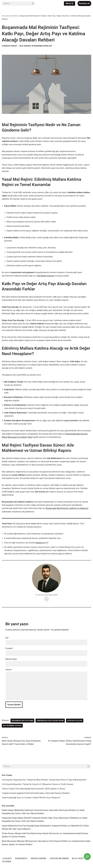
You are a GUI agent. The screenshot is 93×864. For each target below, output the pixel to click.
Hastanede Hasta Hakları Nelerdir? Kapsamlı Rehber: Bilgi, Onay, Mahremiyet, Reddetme (40, 818)
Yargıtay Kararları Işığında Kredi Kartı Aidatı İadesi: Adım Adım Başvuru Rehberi (36, 793)
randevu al (84, 3)
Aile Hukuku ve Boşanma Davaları (35, 46)
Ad (7, 638)
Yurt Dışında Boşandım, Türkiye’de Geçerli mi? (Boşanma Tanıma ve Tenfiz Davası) (37, 784)
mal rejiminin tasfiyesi (12, 725)
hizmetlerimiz (38, 858)
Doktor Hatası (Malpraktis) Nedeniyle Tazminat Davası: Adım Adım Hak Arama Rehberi (39, 810)
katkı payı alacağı (74, 720)
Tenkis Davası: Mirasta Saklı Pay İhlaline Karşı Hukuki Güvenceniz (30, 833)
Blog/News (14, 16)
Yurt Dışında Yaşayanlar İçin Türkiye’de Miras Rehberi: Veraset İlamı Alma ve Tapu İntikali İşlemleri (44, 780)
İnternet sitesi (11, 659)
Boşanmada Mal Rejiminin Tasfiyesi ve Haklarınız (67, 508)
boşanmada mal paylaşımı (22, 720)
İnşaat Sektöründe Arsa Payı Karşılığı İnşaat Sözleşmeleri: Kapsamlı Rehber (34, 826)
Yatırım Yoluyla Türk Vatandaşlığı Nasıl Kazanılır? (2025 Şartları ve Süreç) (33, 789)
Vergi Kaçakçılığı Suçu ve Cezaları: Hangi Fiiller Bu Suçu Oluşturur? (31, 798)
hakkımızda (21, 858)
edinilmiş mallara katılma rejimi (50, 720)
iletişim (6, 861)
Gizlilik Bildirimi (59, 858)
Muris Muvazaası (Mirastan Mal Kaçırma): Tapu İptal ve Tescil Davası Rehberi (35, 841)
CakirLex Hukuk (9, 46)
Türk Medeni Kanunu (45, 276)
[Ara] (32, 3)
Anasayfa (5, 16)
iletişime (39, 543)
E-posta (9, 648)
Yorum (8, 670)
